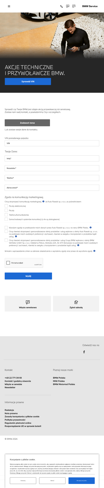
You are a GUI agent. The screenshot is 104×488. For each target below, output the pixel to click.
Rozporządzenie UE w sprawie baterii (23, 426)
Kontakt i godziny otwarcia (18, 381)
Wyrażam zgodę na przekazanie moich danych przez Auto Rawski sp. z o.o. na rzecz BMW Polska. (49, 227)
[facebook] (84, 354)
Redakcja (9, 410)
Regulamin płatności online (18, 423)
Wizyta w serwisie (13, 384)
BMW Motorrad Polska (64, 384)
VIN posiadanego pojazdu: (17, 138)
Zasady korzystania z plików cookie (22, 416)
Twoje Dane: (11, 151)
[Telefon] (62, 6)
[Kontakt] (68, 6)
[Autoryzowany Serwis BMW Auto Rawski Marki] (90, 6)
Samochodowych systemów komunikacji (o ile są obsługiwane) (34, 219)
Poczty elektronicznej (17, 206)
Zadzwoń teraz (27, 122)
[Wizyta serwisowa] (74, 6)
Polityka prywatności (15, 419)
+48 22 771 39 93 (13, 377)
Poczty (11, 210)
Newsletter (10, 387)
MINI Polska (59, 381)
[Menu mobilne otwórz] (9, 6)
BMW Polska (59, 377)
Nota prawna (11, 413)
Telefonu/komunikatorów (19, 215)
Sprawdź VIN (28, 81)
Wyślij (28, 276)
